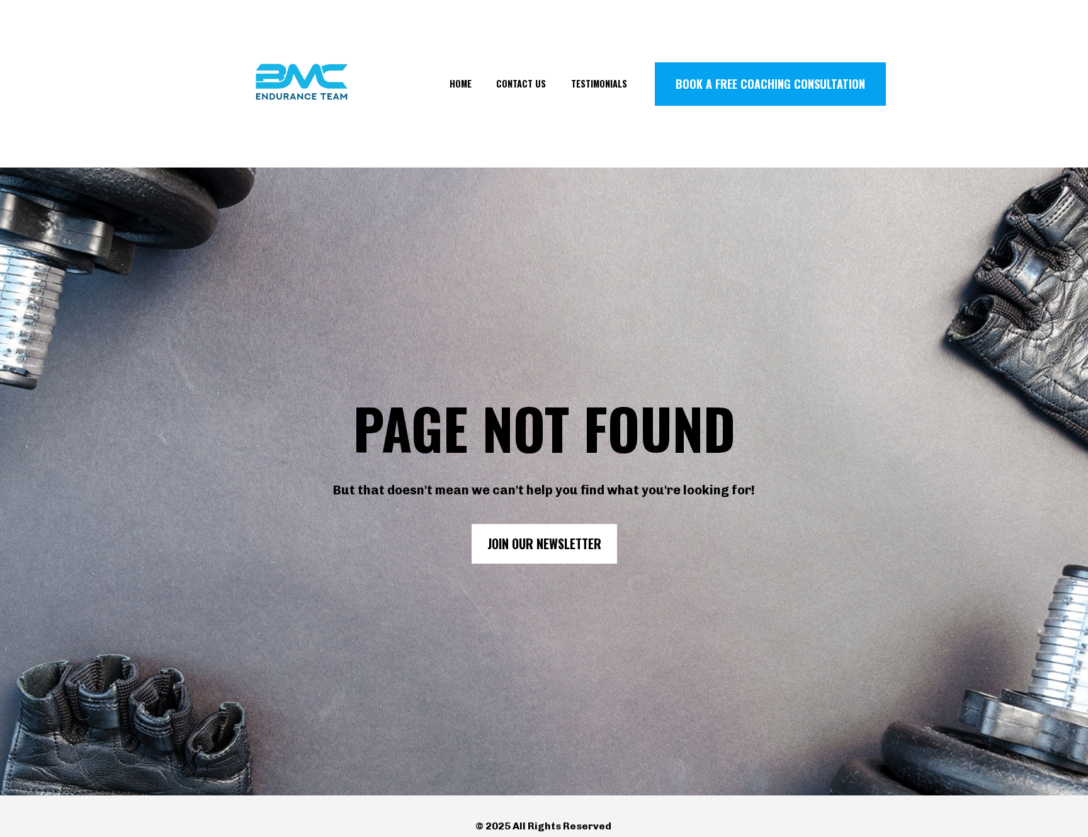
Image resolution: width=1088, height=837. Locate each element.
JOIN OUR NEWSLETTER (544, 543)
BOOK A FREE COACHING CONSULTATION (770, 84)
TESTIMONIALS (599, 83)
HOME (461, 83)
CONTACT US (521, 83)
